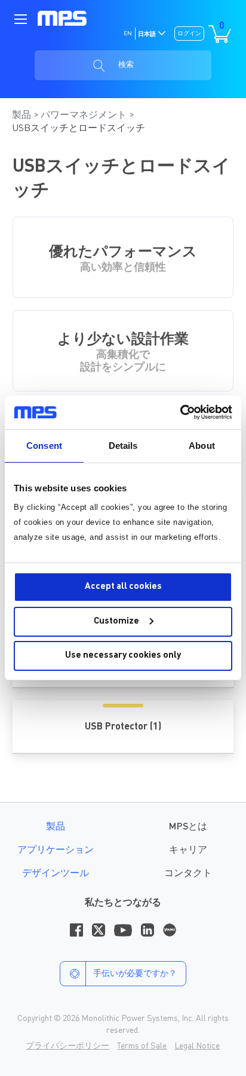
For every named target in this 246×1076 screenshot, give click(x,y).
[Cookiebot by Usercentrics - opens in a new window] (180, 412)
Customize (116, 621)
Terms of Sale (142, 1046)
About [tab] (202, 445)
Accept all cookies (123, 586)
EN (128, 34)
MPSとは (188, 827)
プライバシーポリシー (67, 1046)
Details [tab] (123, 445)
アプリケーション (55, 850)
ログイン (189, 34)
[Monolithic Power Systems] (62, 18)
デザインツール (55, 874)
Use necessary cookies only (123, 655)
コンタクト (188, 874)
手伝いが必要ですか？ (135, 973)
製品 (22, 115)
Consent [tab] (44, 445)
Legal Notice (197, 1046)
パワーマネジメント (85, 115)
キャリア (188, 850)
